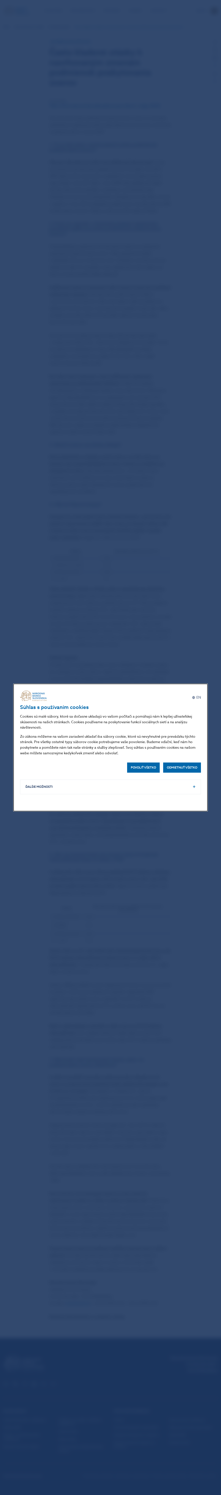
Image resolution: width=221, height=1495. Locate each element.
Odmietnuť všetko (182, 767)
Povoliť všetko (143, 767)
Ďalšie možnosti (39, 787)
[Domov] (34, 695)
